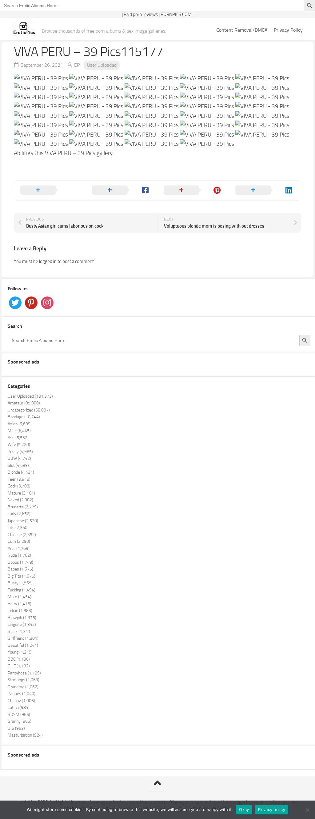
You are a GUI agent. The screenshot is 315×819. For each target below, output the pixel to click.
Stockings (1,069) (23, 679)
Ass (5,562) (18, 437)
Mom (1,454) (19, 596)
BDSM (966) (19, 714)
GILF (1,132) (19, 666)
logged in (48, 261)
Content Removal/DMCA (242, 30)
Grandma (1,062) (23, 687)
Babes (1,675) (20, 569)
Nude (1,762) (19, 555)
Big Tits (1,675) (21, 576)
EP (77, 65)
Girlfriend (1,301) (23, 638)
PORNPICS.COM (176, 14)
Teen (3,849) (19, 479)
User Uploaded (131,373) (30, 396)
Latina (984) (19, 707)
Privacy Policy (288, 30)
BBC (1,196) (19, 659)
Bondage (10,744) (24, 416)
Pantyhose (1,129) (24, 673)
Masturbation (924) (25, 735)
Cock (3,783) (19, 486)
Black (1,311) (20, 631)
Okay (244, 809)
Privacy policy (271, 809)
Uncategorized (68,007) (29, 410)
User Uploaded (102, 65)
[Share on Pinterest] (193, 190)
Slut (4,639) (18, 465)
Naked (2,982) (20, 500)
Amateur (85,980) (24, 403)
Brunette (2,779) (23, 507)
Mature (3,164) (21, 493)
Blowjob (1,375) (22, 617)
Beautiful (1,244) (23, 645)
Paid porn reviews (141, 14)
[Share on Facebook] (122, 190)
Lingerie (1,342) (22, 624)
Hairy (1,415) (19, 603)
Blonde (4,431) (21, 472)
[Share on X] (50, 190)
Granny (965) (19, 721)
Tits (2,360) (18, 527)
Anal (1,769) (19, 548)
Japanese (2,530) (23, 520)
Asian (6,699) (20, 424)
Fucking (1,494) (21, 590)
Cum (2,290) (19, 541)
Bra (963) (16, 728)
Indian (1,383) (20, 610)
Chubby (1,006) (21, 700)
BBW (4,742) (19, 458)
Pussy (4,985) (20, 451)
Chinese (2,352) (22, 534)
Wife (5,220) (19, 444)
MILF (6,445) (19, 430)
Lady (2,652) (19, 513)
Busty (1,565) (20, 583)
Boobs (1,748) (20, 562)
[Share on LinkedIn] (265, 190)
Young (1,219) (20, 652)
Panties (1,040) (21, 693)
